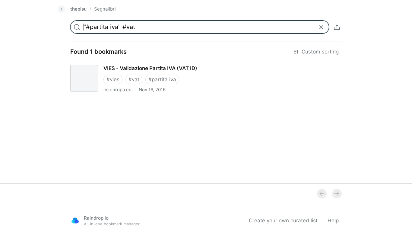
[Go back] (61, 9)
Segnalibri (105, 9)
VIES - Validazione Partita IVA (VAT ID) (111, 63)
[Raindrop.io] (75, 220)
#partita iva (162, 79)
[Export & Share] (337, 27)
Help (333, 221)
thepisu (78, 9)
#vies (112, 79)
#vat (133, 79)
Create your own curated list (283, 221)
